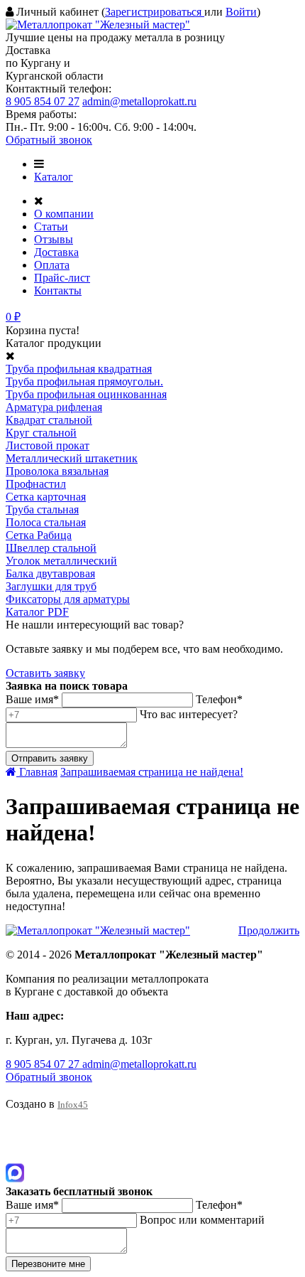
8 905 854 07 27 (42, 101)
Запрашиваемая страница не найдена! (151, 772)
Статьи (51, 226)
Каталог (53, 177)
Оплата (52, 265)
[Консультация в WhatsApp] (15, 1137)
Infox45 (72, 1104)
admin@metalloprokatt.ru (139, 101)
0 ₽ (13, 317)
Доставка (56, 252)
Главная (36, 772)
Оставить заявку (45, 673)
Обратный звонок (49, 140)
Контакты (58, 290)
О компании (64, 214)
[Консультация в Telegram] (15, 1156)
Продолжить (268, 930)
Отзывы (53, 239)
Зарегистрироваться (154, 12)
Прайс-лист (62, 278)
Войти (241, 12)
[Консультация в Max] (15, 1178)
